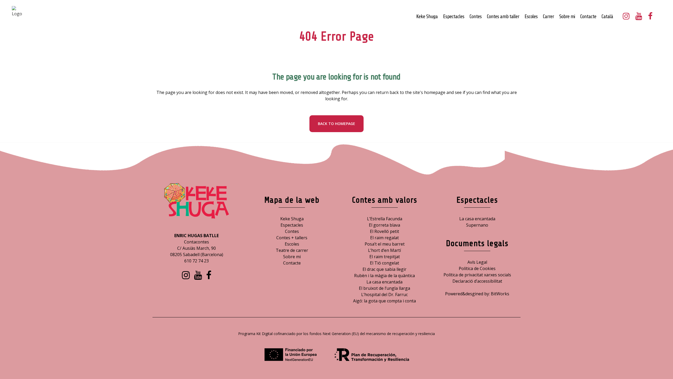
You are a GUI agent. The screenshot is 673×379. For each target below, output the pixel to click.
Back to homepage (336, 123)
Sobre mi (292, 257)
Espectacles (292, 225)
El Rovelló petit (384, 231)
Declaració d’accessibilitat (477, 281)
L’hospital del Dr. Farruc (384, 294)
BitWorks (500, 294)
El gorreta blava (384, 225)
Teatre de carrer (292, 250)
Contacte (292, 263)
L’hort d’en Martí (384, 250)
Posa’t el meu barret (385, 244)
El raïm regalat (384, 238)
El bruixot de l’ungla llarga (384, 288)
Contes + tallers (291, 238)
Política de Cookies (477, 268)
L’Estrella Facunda (384, 219)
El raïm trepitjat (384, 257)
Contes (292, 231)
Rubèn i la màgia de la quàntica (384, 275)
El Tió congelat (384, 263)
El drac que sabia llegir (384, 269)
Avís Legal (477, 262)
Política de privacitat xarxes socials (477, 275)
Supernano (477, 225)
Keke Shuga (292, 219)
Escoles (292, 244)
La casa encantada (384, 282)
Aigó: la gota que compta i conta (384, 301)
